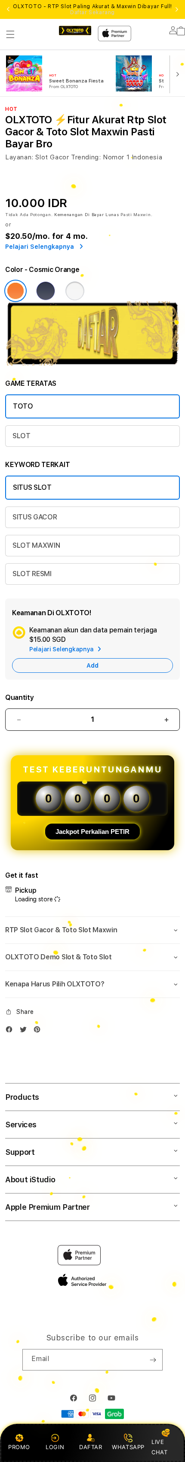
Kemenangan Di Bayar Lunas (86, 214)
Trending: (86, 157)
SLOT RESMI (32, 574)
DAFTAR (90, 1447)
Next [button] (177, 9)
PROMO (19, 1447)
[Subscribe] (152, 1359)
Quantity (19, 697)
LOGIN (55, 1447)
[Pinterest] (39, 1031)
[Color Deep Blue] (45, 290)
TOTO (23, 406)
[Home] (75, 30)
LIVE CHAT (159, 1446)
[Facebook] (11, 1031)
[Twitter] (25, 1031)
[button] (10, 34)
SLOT (21, 436)
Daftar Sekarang (92, 12)
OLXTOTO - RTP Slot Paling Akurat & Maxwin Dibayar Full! (92, 9)
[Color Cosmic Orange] (15, 291)
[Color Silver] (74, 290)
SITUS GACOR (34, 517)
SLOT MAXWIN (36, 545)
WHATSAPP (128, 1447)
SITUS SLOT (32, 487)
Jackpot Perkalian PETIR (93, 831)
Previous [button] (8, 9)
